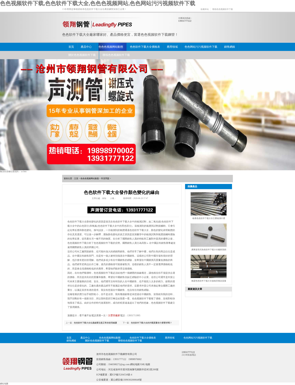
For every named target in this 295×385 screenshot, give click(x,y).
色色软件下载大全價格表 (145, 46)
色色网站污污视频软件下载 (201, 46)
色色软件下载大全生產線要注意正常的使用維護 (95, 323)
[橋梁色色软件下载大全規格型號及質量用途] (208, 266)
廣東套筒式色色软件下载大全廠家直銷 (208, 249)
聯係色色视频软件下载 (222, 9)
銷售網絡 (229, 46)
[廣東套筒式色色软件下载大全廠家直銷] (208, 235)
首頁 (71, 46)
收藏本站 (205, 9)
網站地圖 (135, 364)
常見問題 (105, 178)
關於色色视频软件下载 (82, 55)
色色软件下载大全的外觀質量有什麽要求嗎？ (151, 323)
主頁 (76, 178)
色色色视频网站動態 (111, 46)
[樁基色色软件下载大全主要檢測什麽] (208, 204)
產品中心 (86, 46)
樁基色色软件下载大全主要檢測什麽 (208, 218)
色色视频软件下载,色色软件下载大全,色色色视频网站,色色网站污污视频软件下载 (97, 3)
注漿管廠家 (114, 315)
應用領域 (172, 46)
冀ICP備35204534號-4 (121, 374)
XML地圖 (145, 364)
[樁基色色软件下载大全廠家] (77, 375)
